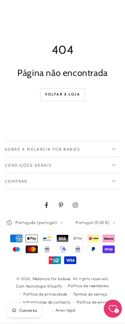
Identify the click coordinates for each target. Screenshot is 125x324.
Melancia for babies (52, 278)
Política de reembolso (88, 285)
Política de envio (92, 302)
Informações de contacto (47, 302)
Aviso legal (65, 310)
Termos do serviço (90, 294)
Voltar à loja (62, 94)
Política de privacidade (45, 294)
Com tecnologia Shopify (39, 286)
